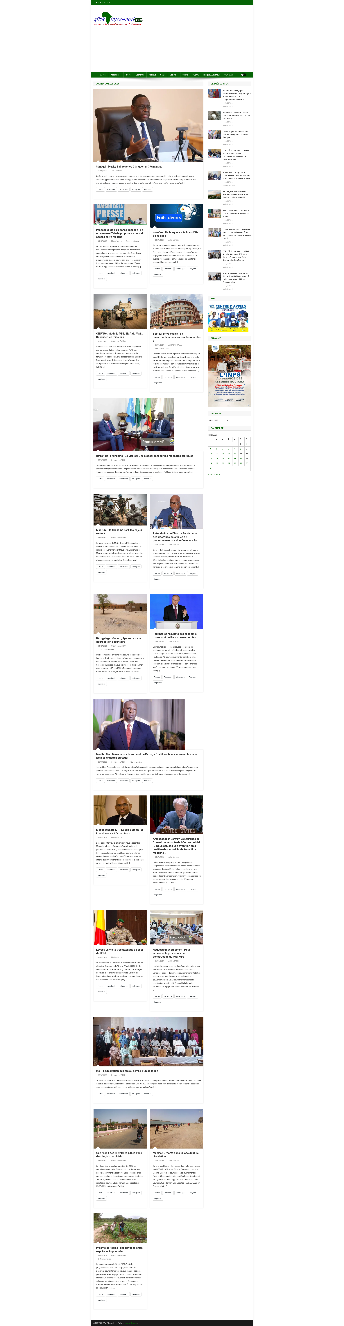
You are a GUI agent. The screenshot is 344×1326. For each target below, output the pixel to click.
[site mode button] (243, 74)
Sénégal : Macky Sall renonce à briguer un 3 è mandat (129, 166)
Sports (185, 75)
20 (229, 458)
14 (235, 454)
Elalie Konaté (116, 171)
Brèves (129, 75)
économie (140, 75)
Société (173, 75)
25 (217, 463)
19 (223, 458)
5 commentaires (136, 762)
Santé (162, 75)
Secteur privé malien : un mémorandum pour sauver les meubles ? (177, 337)
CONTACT (228, 75)
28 (235, 463)
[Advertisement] (172, 52)
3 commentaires (132, 241)
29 (241, 463)
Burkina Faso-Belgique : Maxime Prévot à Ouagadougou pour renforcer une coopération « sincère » (237, 94)
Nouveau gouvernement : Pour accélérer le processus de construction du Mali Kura (171, 953)
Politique (152, 75)
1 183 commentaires (106, 649)
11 (217, 454)
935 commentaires (162, 348)
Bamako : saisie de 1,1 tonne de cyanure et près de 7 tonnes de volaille (236, 116)
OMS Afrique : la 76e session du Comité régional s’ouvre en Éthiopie (236, 134)
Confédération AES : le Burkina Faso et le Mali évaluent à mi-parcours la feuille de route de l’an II (237, 233)
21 (235, 458)
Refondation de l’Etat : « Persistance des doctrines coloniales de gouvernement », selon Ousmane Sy (175, 537)
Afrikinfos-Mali (228, 106)
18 (217, 458)
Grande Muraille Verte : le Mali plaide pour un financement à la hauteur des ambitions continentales (236, 277)
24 (211, 463)
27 (229, 463)
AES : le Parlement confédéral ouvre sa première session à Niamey (236, 213)
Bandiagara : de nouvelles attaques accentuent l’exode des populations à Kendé (235, 194)
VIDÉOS (195, 75)
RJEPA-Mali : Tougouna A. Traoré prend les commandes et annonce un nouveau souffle (236, 175)
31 (211, 468)
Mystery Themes (131, 1323)
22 (241, 458)
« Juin (210, 474)
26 (223, 463)
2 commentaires (104, 1259)
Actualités (115, 75)
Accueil (103, 75)
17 (211, 458)
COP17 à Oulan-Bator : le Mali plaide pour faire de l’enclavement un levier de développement (236, 155)
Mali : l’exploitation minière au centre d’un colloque (127, 1070)
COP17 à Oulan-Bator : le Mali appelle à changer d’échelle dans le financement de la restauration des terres (236, 255)
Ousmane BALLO (118, 341)
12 (223, 454)
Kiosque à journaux (211, 75)
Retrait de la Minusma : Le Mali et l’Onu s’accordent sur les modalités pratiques (144, 455)
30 (247, 463)
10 (211, 454)
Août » (217, 474)
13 (229, 454)
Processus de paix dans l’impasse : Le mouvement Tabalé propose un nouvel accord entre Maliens (119, 233)
